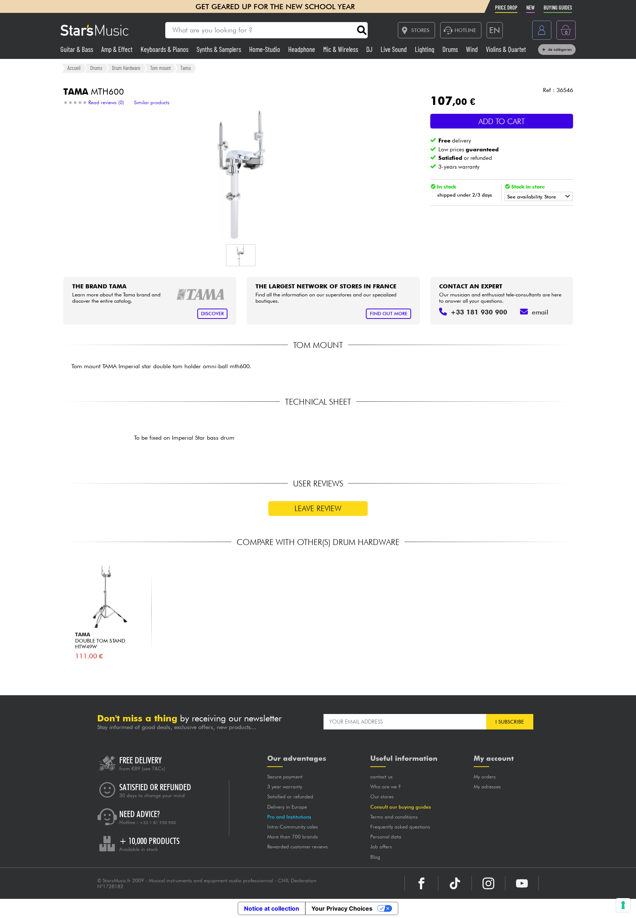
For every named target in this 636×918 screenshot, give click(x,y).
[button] (240, 255)
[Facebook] (421, 883)
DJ (370, 49)
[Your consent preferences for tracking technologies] (623, 905)
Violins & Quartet (506, 49)
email (540, 312)
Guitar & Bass (77, 49)
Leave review (318, 508)
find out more (388, 313)
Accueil (74, 67)
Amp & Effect (117, 49)
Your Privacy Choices (341, 908)
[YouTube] (521, 883)
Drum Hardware (126, 67)
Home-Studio (265, 49)
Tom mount (160, 67)
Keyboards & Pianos (165, 49)
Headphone (302, 49)
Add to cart (501, 121)
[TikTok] (454, 883)
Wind (472, 49)
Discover (212, 313)
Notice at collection (271, 908)
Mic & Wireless (341, 49)
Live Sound (394, 49)
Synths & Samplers (220, 49)
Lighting (425, 49)
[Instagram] (488, 883)
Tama (185, 67)
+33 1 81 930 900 (157, 822)
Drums (450, 49)
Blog (375, 857)
